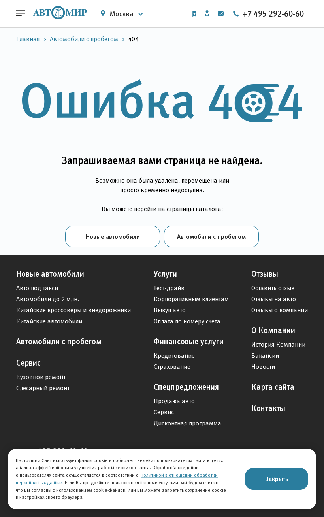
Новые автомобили (113, 236)
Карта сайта (272, 387)
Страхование (172, 366)
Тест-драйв (169, 288)
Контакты (268, 408)
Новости (263, 366)
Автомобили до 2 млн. (47, 299)
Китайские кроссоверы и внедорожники (73, 310)
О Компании (273, 330)
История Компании (278, 344)
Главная (28, 39)
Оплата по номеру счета (187, 321)
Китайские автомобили (49, 321)
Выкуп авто (170, 310)
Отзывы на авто (273, 299)
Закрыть (276, 478)
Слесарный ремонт (43, 388)
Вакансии (265, 355)
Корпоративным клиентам (191, 299)
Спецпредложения (186, 387)
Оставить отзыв (273, 288)
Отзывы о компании (279, 310)
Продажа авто (174, 401)
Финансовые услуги (189, 341)
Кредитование (174, 355)
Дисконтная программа (187, 423)
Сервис (28, 363)
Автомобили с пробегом (84, 39)
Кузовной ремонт (41, 377)
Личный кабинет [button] (207, 14)
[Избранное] (194, 14)
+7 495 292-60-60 (272, 13)
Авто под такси (37, 288)
